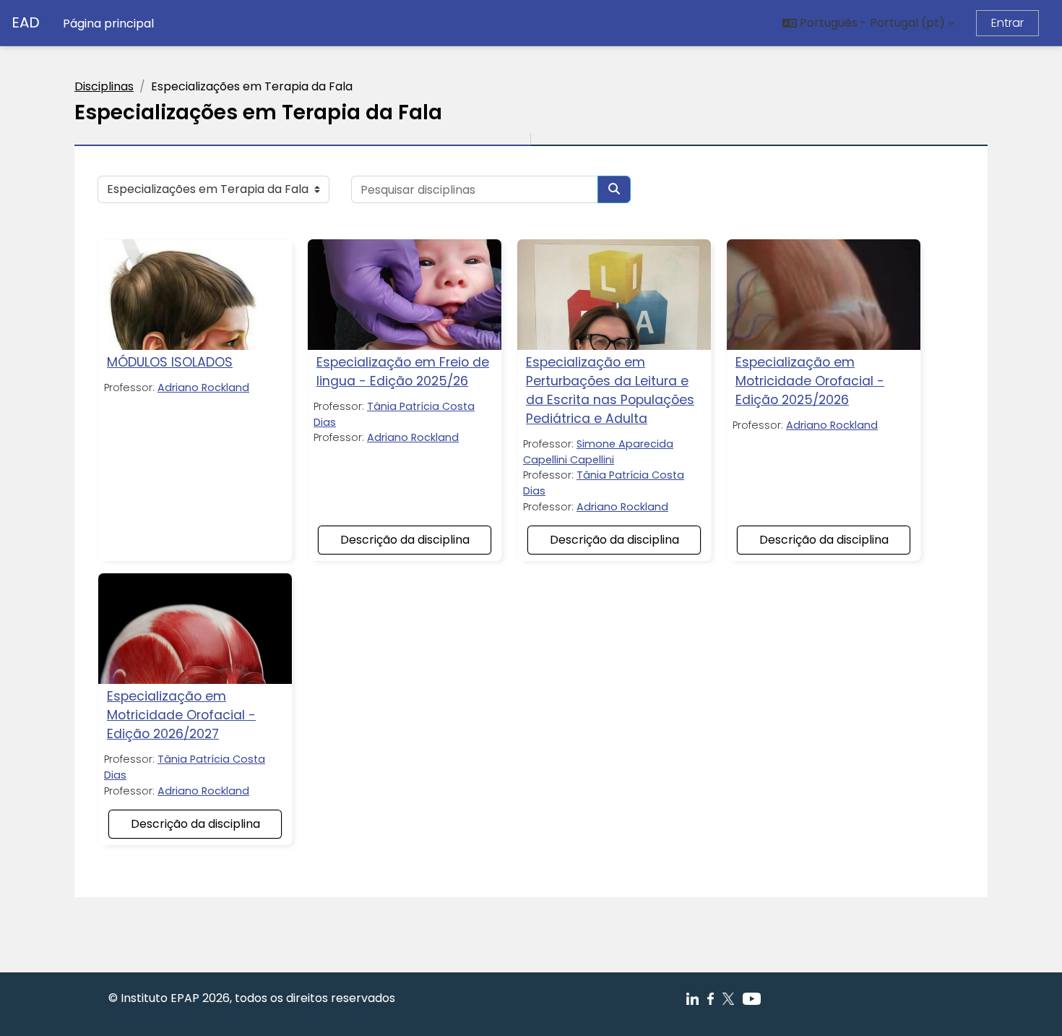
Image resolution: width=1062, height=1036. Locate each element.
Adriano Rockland (203, 387)
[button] (868, 23)
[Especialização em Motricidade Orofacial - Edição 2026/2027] (195, 628)
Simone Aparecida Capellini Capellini (598, 452)
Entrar (1007, 22)
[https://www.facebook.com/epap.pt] (692, 998)
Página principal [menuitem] (108, 23)
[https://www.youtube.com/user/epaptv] (751, 998)
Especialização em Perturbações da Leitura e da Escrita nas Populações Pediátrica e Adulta (610, 390)
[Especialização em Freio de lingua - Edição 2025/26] (404, 294)
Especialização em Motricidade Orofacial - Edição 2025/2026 (809, 381)
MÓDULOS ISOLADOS (170, 362)
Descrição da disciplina (405, 539)
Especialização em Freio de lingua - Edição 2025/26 (402, 372)
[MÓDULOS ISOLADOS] (195, 294)
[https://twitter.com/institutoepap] (728, 998)
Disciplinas (104, 86)
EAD (26, 22)
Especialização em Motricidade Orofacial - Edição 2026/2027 (181, 715)
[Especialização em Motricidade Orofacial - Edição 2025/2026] (823, 294)
